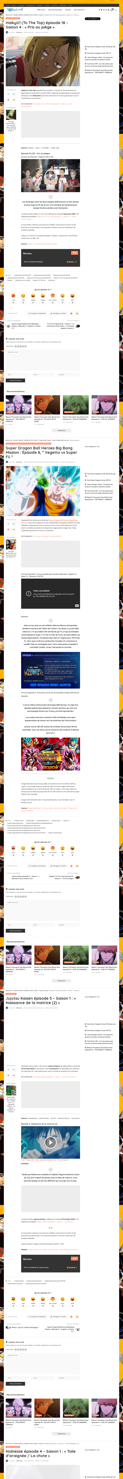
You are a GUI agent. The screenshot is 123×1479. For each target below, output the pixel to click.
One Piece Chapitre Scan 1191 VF (99, 53)
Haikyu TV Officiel (34, 244)
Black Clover (69, 412)
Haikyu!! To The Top (39, 280)
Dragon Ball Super (18, 443)
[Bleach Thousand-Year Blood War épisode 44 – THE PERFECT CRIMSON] (19, 404)
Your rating (9, 346)
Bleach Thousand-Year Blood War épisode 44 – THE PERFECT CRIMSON (18, 419)
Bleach (10, 412)
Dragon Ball (30, 820)
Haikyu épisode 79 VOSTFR (16, 278)
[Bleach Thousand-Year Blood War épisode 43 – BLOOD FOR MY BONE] (47, 404)
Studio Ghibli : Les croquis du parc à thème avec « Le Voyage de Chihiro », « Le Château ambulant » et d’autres (11, 1104)
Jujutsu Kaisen (11, 994)
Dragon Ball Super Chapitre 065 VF (49, 536)
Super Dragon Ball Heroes (42, 443)
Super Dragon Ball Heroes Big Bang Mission (39, 823)
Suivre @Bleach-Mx (92, 446)
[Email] (14, 99)
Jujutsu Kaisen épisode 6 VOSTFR (36, 1283)
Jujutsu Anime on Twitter (37, 1250)
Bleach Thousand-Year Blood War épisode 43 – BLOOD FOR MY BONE (47, 419)
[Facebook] (8, 94)
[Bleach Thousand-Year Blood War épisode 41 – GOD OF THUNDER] (104, 404)
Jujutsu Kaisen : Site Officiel (58, 1250)
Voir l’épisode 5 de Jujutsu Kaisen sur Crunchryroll (44, 1160)
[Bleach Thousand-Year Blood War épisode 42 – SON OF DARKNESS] (76, 404)
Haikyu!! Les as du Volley (23, 280)
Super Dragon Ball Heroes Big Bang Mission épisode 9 (24, 830)
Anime (9, 18)
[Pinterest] (8, 99)
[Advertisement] (50, 124)
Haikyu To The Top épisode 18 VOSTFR (39, 278)
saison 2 (66, 820)
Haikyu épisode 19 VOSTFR (42, 275)
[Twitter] (14, 94)
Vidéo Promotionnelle (55, 832)
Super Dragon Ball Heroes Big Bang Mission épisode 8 (24, 825)
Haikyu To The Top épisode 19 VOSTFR (65, 278)
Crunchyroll (73, 1250)
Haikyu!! (10, 280)
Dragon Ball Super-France (37, 808)
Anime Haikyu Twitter (49, 244)
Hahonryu (19, 32)
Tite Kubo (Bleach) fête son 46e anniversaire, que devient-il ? (11, 554)
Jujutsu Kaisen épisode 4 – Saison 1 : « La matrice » (55, 1222)
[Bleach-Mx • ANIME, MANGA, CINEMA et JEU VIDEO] (14, 10)
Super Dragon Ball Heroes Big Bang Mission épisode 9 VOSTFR (26, 832)
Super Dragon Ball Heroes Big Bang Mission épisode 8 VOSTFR (26, 828)
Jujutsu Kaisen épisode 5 (34, 1281)
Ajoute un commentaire (42, 32)
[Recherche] (115, 10)
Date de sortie (19, 820)
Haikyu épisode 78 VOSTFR (62, 275)
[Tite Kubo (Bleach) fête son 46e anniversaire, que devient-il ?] (11, 544)
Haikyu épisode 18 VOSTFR (23, 275)
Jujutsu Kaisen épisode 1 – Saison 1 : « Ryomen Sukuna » (56, 1077)
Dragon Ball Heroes (55, 808)
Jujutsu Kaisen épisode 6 (15, 1283)
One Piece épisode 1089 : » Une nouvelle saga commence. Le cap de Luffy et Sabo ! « (11, 126)
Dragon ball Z (56, 820)
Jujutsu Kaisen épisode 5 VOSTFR (55, 1281)
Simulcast (16, 18)
